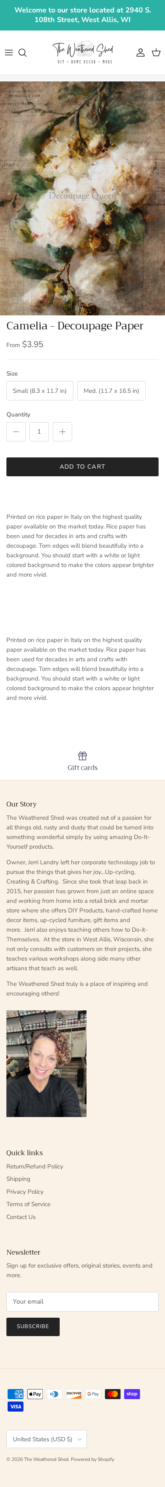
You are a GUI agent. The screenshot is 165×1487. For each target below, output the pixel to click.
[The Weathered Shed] (82, 53)
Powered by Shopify (92, 1459)
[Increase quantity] (62, 431)
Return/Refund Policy (34, 1166)
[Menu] (9, 52)
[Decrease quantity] (16, 431)
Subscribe (33, 1326)
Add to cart (82, 467)
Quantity (18, 414)
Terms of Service (28, 1204)
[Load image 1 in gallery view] (82, 198)
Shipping (18, 1179)
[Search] (26, 52)
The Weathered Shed (46, 1459)
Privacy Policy (25, 1192)
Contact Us (21, 1217)
